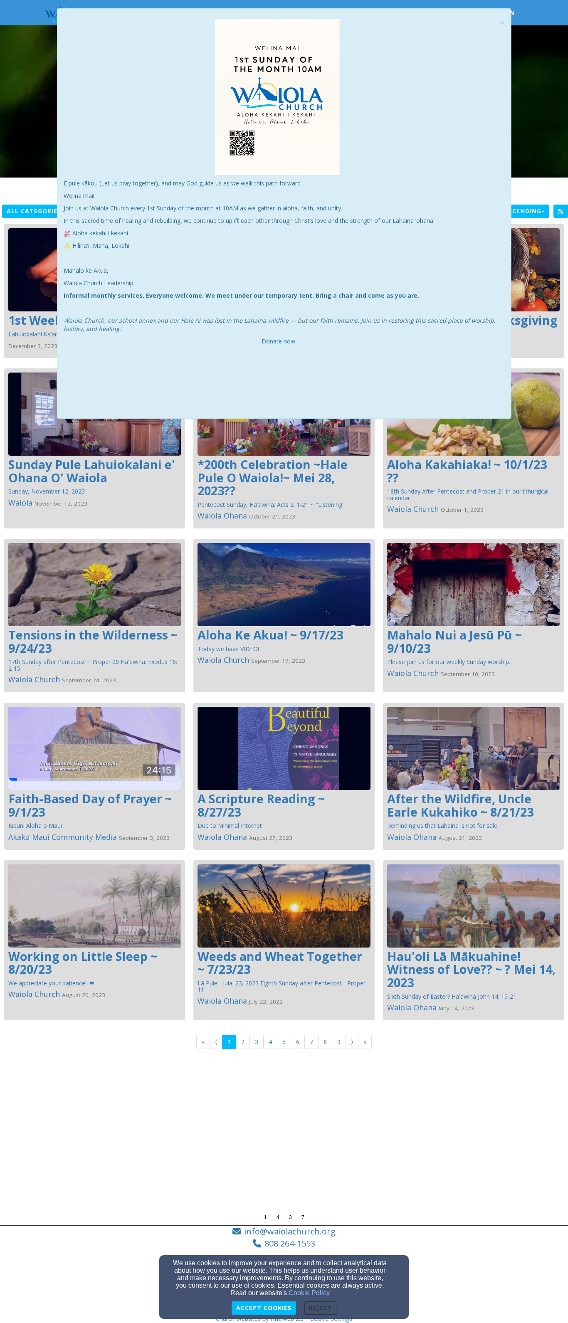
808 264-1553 (289, 1243)
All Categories (34, 211)
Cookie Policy (309, 1292)
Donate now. (280, 341)
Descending (520, 211)
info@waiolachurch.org (290, 1231)
